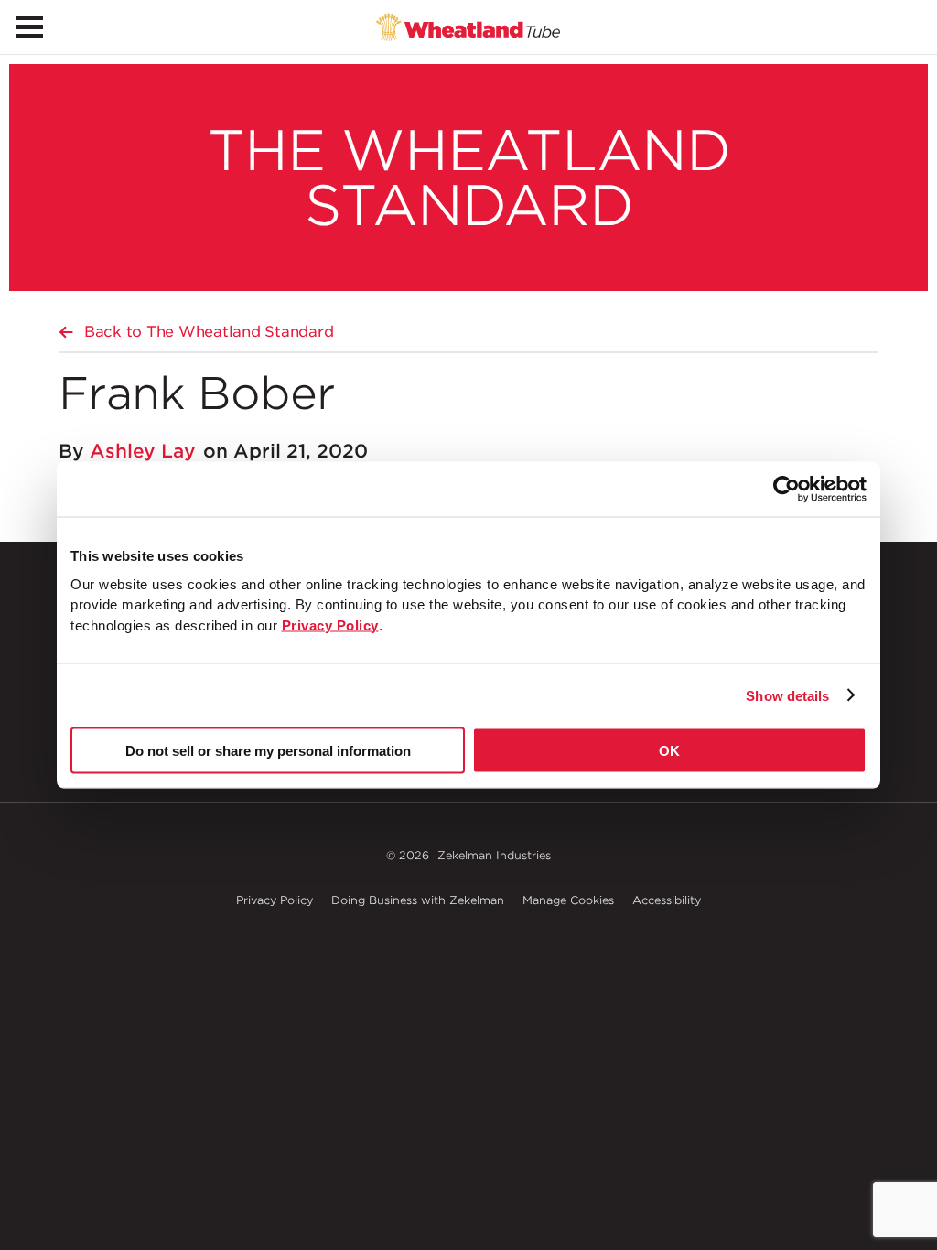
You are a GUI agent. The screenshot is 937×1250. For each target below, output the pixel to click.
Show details (787, 695)
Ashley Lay (143, 451)
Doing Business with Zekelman (417, 900)
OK (669, 751)
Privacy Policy (274, 900)
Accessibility (666, 900)
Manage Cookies (568, 900)
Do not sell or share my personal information (268, 751)
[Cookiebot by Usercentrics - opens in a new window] (786, 489)
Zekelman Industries (494, 855)
